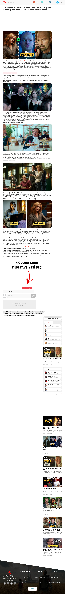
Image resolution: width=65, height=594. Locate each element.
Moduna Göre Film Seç (40, 577)
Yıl (57, 322)
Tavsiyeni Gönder (55, 580)
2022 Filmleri (25, 582)
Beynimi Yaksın (25, 575)
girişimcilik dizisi (39, 313)
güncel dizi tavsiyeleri (30, 315)
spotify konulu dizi (29, 313)
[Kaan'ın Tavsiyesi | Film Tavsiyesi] (4, 2)
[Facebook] (15, 583)
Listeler (40, 582)
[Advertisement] (32, 22)
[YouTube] (11, 583)
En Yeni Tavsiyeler (40, 580)
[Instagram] (5, 583)
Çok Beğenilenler (40, 575)
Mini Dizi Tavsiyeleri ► (10, 73)
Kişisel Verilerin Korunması (55, 582)
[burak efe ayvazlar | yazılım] (32, 589)
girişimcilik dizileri (8, 315)
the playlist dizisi (8, 311)
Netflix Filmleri (25, 577)
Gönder (33, 296)
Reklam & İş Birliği (55, 577)
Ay (48, 322)
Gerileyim (25, 580)
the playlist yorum (8, 313)
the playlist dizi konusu (18, 311)
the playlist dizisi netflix (29, 311)
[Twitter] (8, 583)
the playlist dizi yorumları (18, 313)
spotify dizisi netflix (40, 311)
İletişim (55, 575)
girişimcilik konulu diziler (18, 315)
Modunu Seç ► (27, 288)
